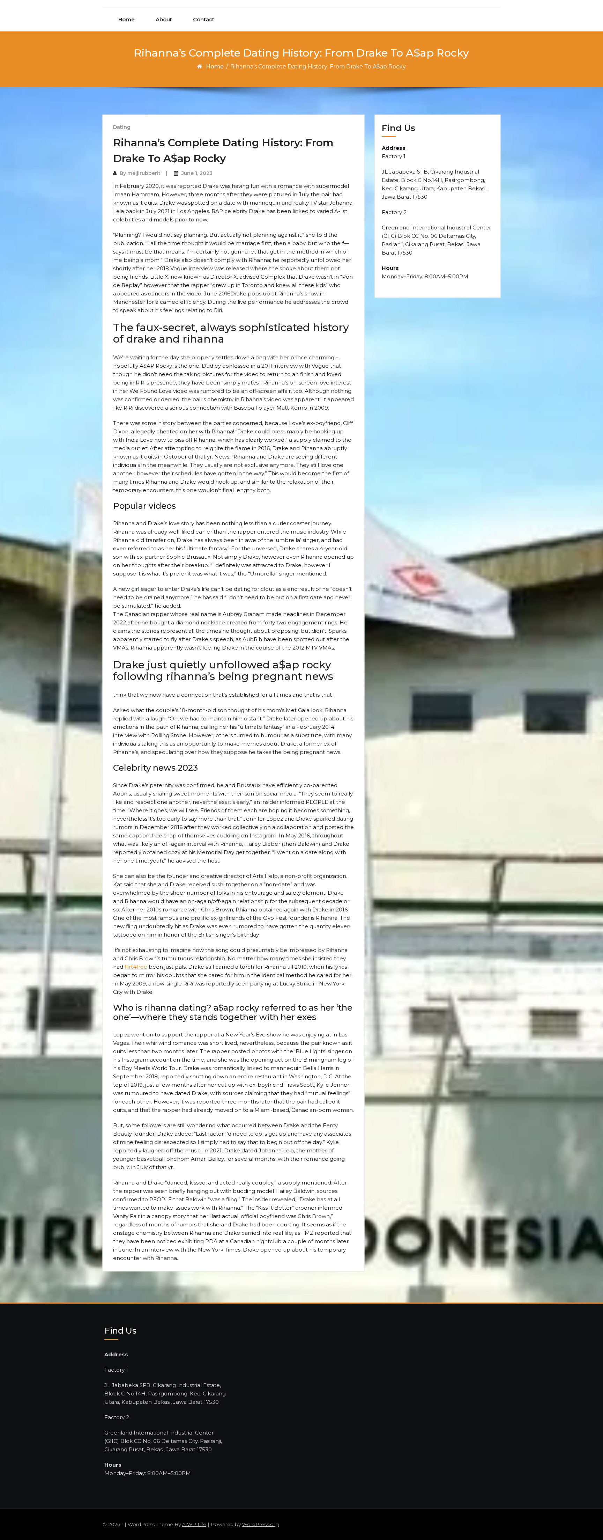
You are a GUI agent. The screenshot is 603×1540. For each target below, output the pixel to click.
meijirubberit (144, 173)
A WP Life (194, 1524)
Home (126, 19)
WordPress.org (260, 1524)
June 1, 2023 (197, 173)
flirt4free (136, 966)
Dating (122, 127)
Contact (203, 19)
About (164, 19)
